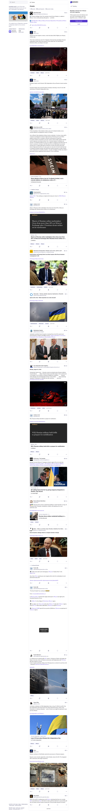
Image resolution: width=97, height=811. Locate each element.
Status (19, 804)
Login (79, 24)
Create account (78, 21)
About (17, 804)
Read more (32, 153)
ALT (65, 69)
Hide (65, 48)
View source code (16, 809)
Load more (48, 808)
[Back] (30, 2)
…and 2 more (47, 72)
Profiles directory (24, 804)
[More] (66, 27)
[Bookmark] (57, 27)
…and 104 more (48, 408)
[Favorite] (48, 27)
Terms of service (18, 805)
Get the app (18, 807)
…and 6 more (52, 323)
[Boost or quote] (39, 27)
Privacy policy (11, 805)
